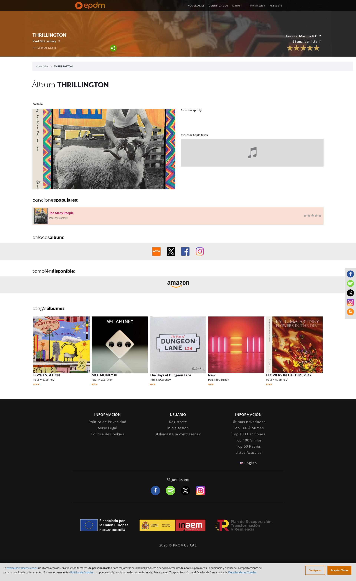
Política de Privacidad (107, 421)
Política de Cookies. (82, 572)
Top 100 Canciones (248, 434)
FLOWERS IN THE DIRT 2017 (289, 375)
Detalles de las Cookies (242, 572)
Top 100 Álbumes (248, 428)
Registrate (178, 421)
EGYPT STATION (46, 375)
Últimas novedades (249, 421)
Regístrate (275, 5)
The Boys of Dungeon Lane (170, 375)
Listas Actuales (248, 452)
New (212, 375)
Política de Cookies (107, 434)
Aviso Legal (107, 428)
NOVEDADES (195, 5)
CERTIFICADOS (218, 5)
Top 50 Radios (248, 446)
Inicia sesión (257, 5)
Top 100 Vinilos (248, 440)
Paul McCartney (44, 41)
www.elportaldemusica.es (22, 567)
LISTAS (236, 5)
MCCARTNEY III (105, 375)
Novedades (42, 66)
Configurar (315, 570)
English (250, 463)
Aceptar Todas (339, 570)
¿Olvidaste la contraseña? (178, 434)
